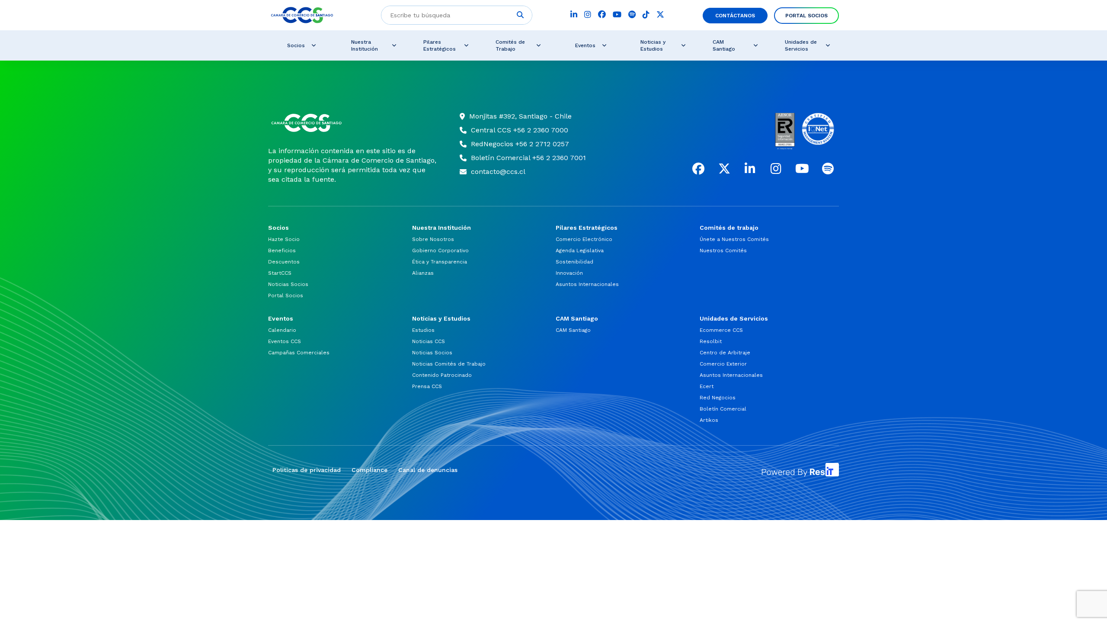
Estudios (423, 330)
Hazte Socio (284, 239)
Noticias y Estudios (652, 45)
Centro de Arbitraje (725, 353)
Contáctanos (735, 16)
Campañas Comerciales (299, 353)
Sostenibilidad (574, 262)
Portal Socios (806, 16)
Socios (296, 45)
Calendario (282, 330)
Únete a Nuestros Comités (734, 239)
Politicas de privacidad (306, 469)
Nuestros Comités (723, 250)
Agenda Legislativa (580, 250)
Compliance (369, 469)
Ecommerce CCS (721, 330)
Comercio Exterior (723, 364)
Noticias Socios (288, 284)
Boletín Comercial (723, 409)
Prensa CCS (427, 386)
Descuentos (284, 262)
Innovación (569, 273)
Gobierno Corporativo (440, 250)
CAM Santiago (724, 45)
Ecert (706, 386)
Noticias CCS (428, 341)
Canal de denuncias (428, 469)
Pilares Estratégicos (439, 45)
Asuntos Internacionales (587, 284)
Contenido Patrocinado (442, 375)
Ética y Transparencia (439, 262)
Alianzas (423, 273)
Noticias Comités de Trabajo (449, 364)
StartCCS (279, 273)
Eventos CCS (284, 341)
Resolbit (711, 341)
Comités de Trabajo (510, 45)
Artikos (709, 420)
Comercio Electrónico (584, 239)
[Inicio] (353, 123)
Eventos (585, 45)
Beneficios (282, 250)
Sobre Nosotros (433, 239)
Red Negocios (718, 398)
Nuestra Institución (364, 45)
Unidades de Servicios (801, 45)
